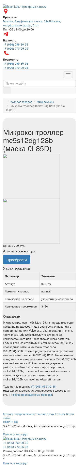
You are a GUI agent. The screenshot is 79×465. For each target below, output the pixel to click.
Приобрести (16, 259)
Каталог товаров (21, 102)
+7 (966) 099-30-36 (43, 386)
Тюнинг (41, 414)
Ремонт (30, 414)
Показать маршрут (15, 434)
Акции (50, 414)
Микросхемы (45, 102)
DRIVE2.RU (10, 422)
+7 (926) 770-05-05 (15, 447)
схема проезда (22, 394)
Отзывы (60, 414)
